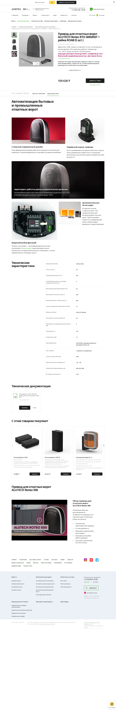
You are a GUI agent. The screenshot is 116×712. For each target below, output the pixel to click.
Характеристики (53, 93)
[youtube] (91, 559)
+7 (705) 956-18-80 (78, 10)
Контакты (74, 15)
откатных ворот (26, 248)
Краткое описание (39, 93)
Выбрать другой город (66, 2)
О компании (15, 15)
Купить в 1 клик (95, 80)
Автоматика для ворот (26, 27)
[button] (34, 63)
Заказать (35, 474)
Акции (55, 15)
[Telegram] (97, 559)
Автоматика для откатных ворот (45, 27)
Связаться (92, 588)
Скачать (25, 408)
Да (52, 2)
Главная (14, 27)
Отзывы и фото (45, 15)
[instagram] (85, 559)
